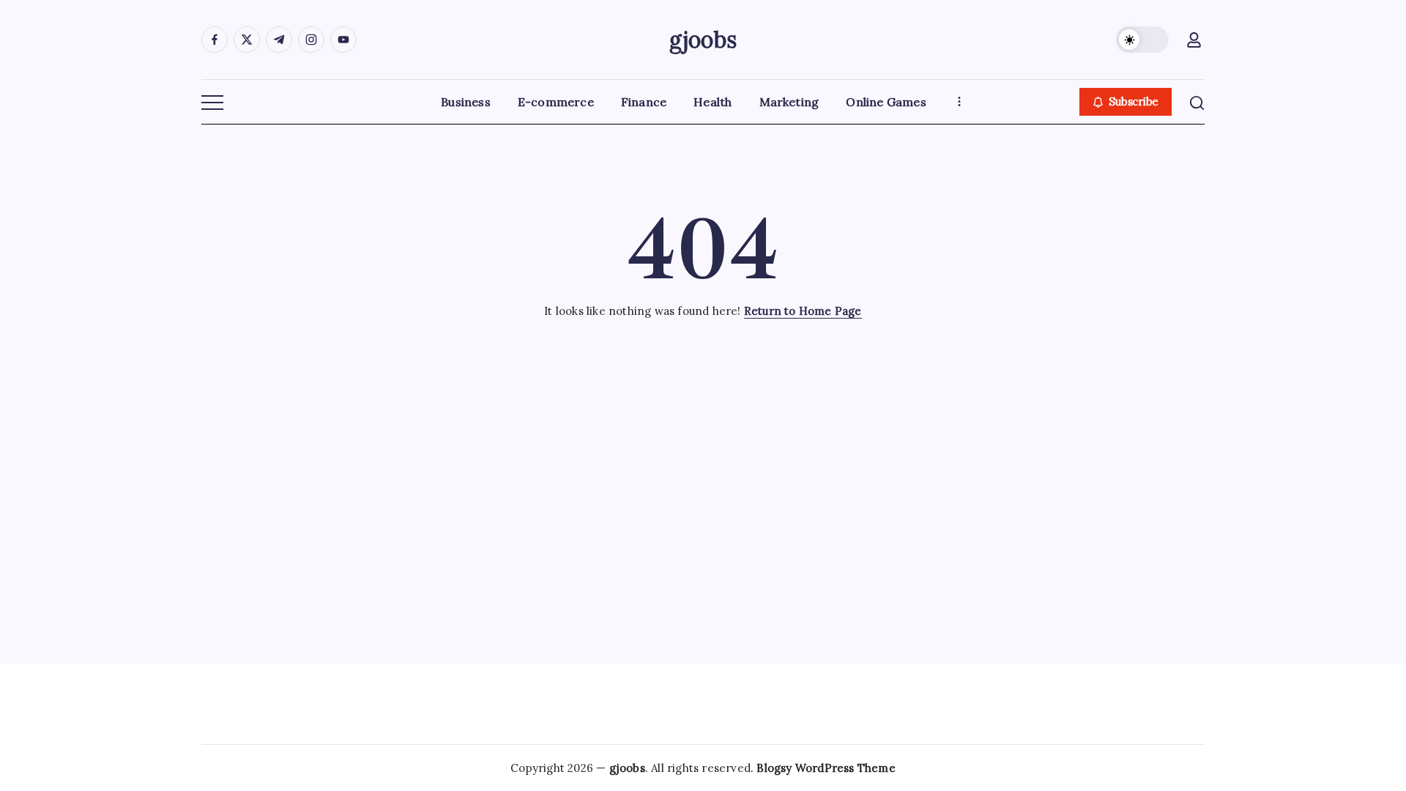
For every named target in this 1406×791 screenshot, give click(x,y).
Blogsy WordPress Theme (825, 768)
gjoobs (703, 39)
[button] (1142, 39)
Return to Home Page (803, 311)
